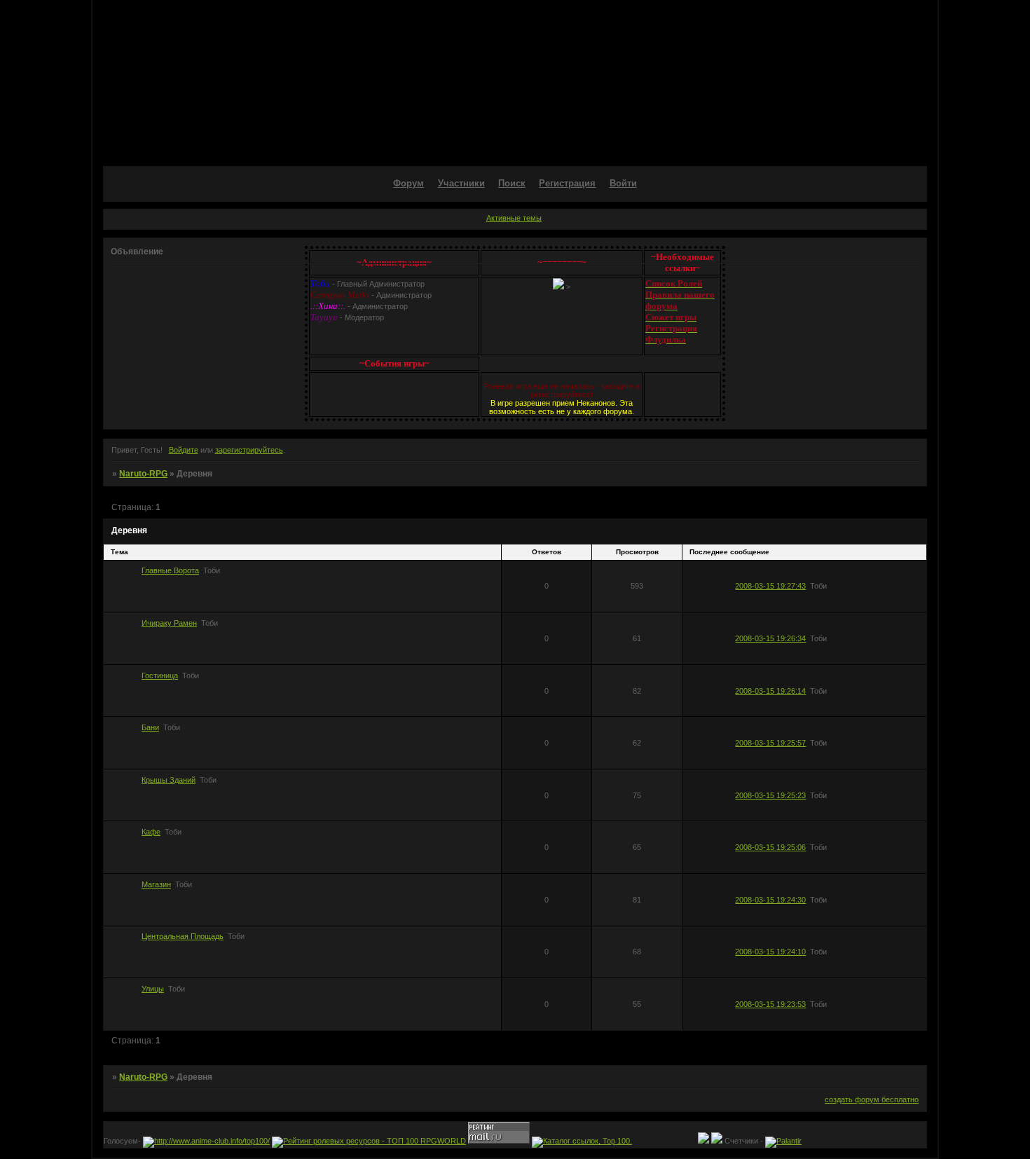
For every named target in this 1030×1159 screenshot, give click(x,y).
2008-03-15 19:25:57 (770, 743)
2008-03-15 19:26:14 (770, 691)
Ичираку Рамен (169, 623)
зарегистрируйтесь (249, 450)
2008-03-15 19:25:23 (770, 795)
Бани (150, 727)
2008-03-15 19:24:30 (770, 900)
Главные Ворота (170, 570)
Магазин (156, 884)
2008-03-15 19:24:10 (770, 951)
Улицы (153, 989)
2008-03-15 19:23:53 (770, 1004)
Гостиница (160, 675)
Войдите (183, 450)
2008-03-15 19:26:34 (770, 638)
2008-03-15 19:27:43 (770, 586)
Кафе (151, 832)
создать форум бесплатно (872, 1099)
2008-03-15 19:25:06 (770, 847)
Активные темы (514, 218)
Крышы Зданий (168, 780)
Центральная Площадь (183, 936)
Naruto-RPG (143, 474)
